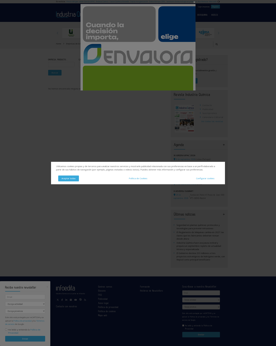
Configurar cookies (205, 178)
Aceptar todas (69, 178)
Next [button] (218, 33)
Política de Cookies (138, 178)
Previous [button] (57, 33)
